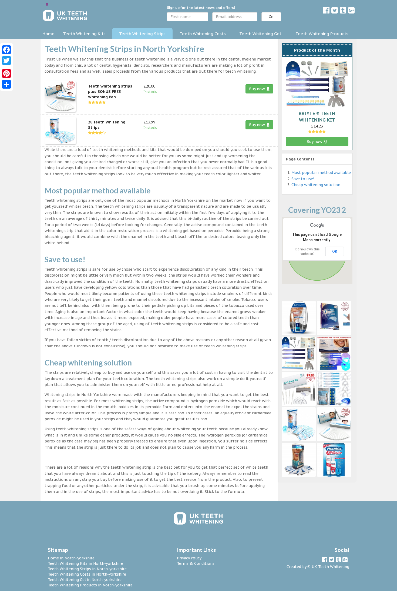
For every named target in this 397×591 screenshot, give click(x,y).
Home (48, 33)
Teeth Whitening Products (321, 33)
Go (271, 16)
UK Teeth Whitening (330, 566)
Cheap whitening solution (315, 184)
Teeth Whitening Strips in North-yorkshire (87, 568)
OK (334, 251)
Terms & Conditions (195, 563)
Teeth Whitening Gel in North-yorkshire (85, 579)
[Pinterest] (6, 73)
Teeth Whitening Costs (203, 33)
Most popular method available (321, 172)
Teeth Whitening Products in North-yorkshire (90, 585)
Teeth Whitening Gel (260, 33)
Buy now (257, 88)
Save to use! (302, 178)
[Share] (6, 84)
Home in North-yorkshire (71, 558)
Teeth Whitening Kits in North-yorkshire (85, 563)
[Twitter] (6, 60)
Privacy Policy (189, 558)
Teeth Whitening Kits (84, 33)
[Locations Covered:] (47, 4)
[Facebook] (6, 49)
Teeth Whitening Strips (142, 33)
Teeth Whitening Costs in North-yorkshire (87, 574)
